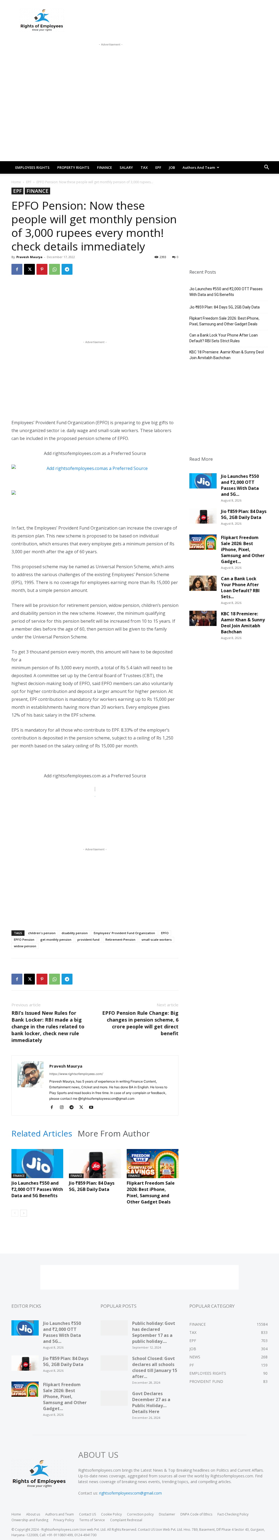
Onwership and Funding (29, 1520)
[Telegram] (67, 269)
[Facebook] (16, 269)
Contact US (87, 1514)
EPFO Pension (24, 939)
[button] (266, 167)
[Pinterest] (42, 269)
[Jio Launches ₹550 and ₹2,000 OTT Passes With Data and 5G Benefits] (37, 1167)
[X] (29, 269)
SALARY (126, 167)
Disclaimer (167, 1514)
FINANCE (104, 167)
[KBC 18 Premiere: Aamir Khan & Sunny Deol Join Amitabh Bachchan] (203, 620)
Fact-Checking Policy (232, 1514)
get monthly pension (55, 939)
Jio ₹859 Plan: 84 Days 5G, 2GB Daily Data (91, 1186)
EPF (158, 167)
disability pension (75, 933)
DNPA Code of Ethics (196, 1514)
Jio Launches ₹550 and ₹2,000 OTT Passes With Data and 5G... (240, 485)
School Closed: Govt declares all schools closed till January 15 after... (154, 1367)
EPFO (165, 933)
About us (33, 1514)
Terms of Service (92, 1520)
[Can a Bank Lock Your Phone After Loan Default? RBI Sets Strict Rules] (203, 585)
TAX (144, 167)
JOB (172, 167)
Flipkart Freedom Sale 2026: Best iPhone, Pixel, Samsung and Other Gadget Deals (151, 1192)
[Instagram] (63, 1107)
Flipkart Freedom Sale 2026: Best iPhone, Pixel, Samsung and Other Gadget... (243, 549)
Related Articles (41, 1133)
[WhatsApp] (54, 269)
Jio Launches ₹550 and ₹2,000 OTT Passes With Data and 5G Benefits (37, 1189)
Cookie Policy (111, 1514)
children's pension (42, 933)
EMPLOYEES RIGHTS (32, 167)
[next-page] (23, 1213)
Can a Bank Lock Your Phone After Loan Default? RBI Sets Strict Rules (223, 338)
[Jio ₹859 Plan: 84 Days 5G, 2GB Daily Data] (95, 1167)
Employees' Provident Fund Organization (124, 933)
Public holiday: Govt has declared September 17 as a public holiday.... (153, 1332)
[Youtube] (93, 1107)
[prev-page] (14, 1213)
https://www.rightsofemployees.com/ (76, 1074)
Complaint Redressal (126, 1520)
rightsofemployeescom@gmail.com (130, 1493)
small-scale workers (156, 939)
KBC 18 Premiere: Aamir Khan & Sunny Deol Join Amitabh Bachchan (226, 355)
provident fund (88, 939)
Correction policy (140, 1514)
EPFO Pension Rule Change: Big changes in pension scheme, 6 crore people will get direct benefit (140, 1023)
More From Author (114, 1133)
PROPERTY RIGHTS (73, 167)
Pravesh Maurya (29, 257)
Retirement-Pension (120, 939)
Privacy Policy (63, 1520)
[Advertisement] (110, 59)
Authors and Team (199, 167)
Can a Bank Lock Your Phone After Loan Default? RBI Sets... (240, 588)
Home (16, 182)
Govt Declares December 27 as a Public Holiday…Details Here (151, 1402)
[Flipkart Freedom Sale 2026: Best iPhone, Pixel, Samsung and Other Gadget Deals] (152, 1167)
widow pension (25, 946)
